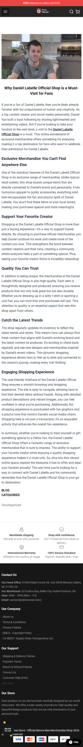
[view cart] (77, 11)
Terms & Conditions (14, 622)
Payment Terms (12, 661)
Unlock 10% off (7, 730)
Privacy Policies (12, 627)
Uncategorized (11, 505)
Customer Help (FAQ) (15, 677)
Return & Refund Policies (17, 667)
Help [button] (76, 742)
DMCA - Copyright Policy (17, 632)
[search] (71, 11)
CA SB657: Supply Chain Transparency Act (28, 638)
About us (8, 616)
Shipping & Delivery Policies (19, 656)
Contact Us (9, 672)
